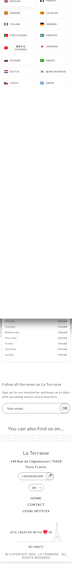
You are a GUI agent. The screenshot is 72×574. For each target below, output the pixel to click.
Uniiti (38, 546)
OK (65, 408)
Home (36, 498)
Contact (36, 504)
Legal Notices (36, 511)
